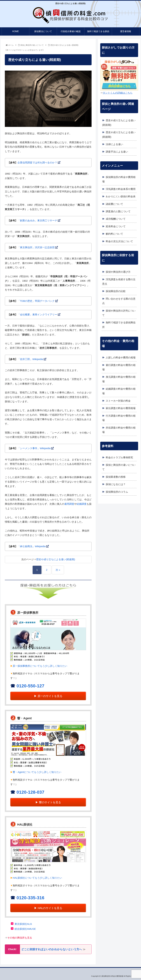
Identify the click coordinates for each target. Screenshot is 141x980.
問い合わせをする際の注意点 (118, 301)
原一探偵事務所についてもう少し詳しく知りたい (40, 666)
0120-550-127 (30, 685)
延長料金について (116, 226)
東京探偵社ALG (23, 924)
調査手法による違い (117, 151)
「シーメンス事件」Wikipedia (34, 448)
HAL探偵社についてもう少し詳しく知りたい (37, 877)
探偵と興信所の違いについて (118, 467)
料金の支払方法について (119, 241)
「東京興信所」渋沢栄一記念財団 (36, 247)
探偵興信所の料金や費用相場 (118, 179)
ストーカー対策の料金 (118, 400)
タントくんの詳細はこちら (117, 92)
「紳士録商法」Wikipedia (31, 546)
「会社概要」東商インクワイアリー (37, 314)
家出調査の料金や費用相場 (120, 408)
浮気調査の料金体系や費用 (120, 189)
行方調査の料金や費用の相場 (118, 418)
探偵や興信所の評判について (118, 313)
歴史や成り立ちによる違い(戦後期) (55, 559)
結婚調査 (82, 504)
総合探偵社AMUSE (25, 929)
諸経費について (114, 204)
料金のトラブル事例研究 (119, 457)
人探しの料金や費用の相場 (120, 357)
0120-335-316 (30, 897)
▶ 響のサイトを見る (48, 802)
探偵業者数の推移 (116, 477)
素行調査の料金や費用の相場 (118, 367)
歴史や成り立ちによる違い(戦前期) (118, 122)
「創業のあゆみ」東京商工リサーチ (37, 220)
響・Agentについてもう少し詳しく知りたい (37, 772)
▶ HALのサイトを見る (48, 908)
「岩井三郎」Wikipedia (30, 359)
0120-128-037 (30, 792)
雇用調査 (69, 504)
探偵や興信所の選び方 (118, 272)
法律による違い (114, 144)
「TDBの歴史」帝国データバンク (36, 301)
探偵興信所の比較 (116, 291)
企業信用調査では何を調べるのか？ (37, 162)
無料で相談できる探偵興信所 (118, 324)
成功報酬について (116, 219)
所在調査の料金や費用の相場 (118, 429)
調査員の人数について (118, 211)
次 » (58, 569)
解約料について (114, 233)
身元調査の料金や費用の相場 (118, 379)
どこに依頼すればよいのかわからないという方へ (51, 949)
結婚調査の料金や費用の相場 (118, 391)
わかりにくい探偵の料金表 (120, 196)
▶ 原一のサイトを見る (48, 696)
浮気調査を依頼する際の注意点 (118, 281)
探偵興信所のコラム (117, 491)
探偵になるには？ (116, 484)
